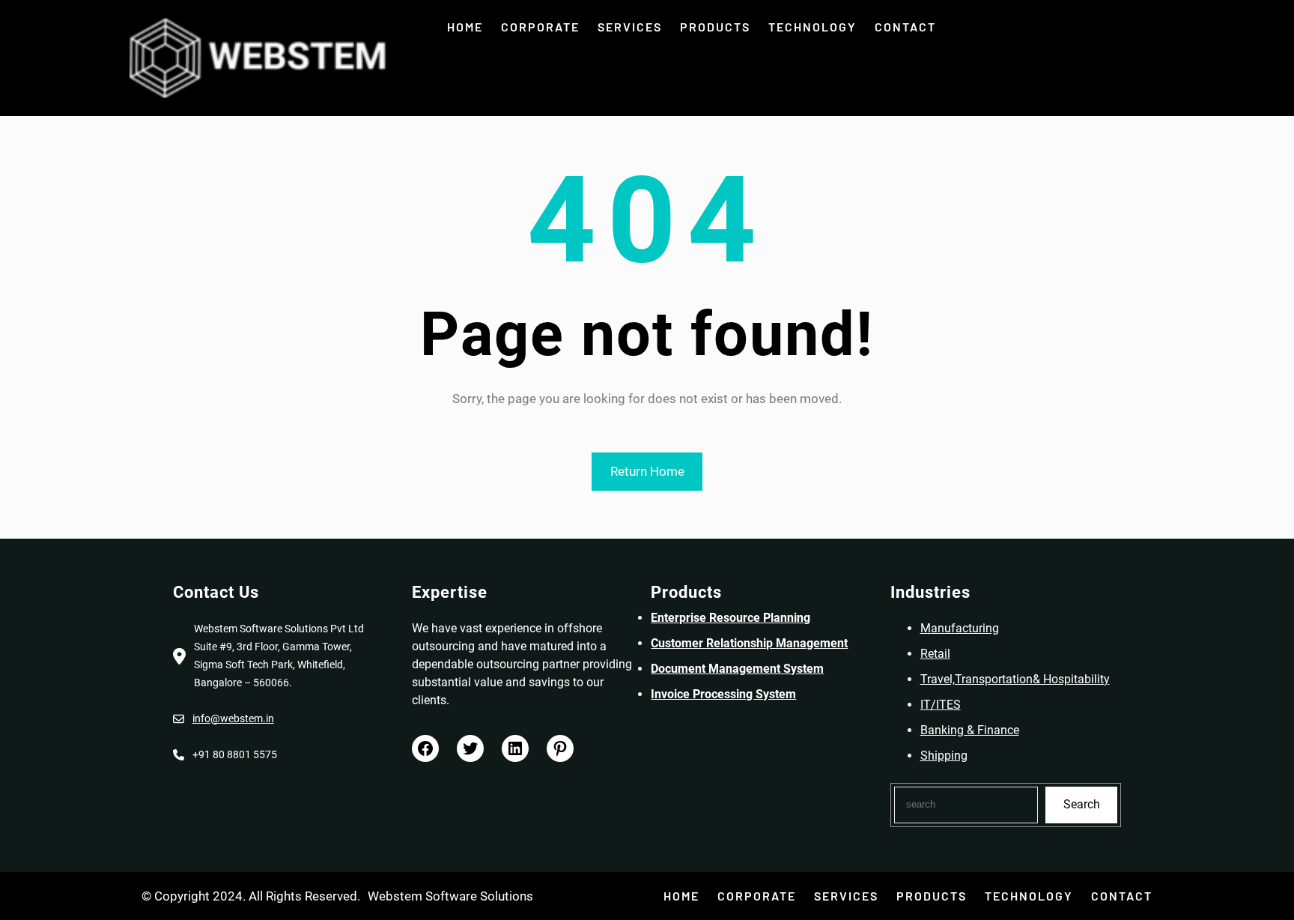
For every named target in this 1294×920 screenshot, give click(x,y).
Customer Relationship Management (749, 643)
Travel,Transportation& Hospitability (1015, 679)
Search (1081, 804)
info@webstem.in (233, 718)
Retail (935, 654)
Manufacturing (959, 628)
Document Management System (737, 669)
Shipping (944, 755)
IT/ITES (940, 704)
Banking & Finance (969, 730)
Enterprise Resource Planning (730, 618)
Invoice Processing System (723, 694)
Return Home (647, 471)
